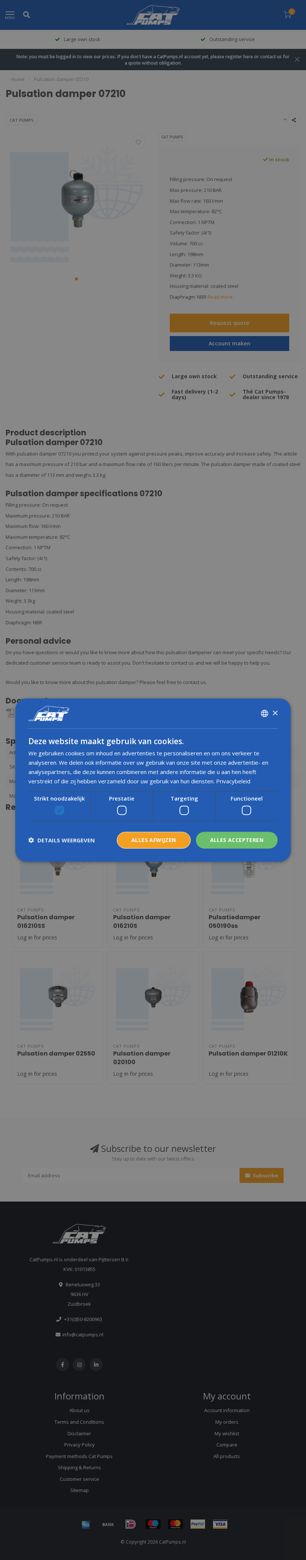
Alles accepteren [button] (236, 839)
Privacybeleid (233, 780)
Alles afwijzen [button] (153, 839)
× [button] (275, 713)
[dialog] (153, 780)
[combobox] (264, 713)
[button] (61, 840)
